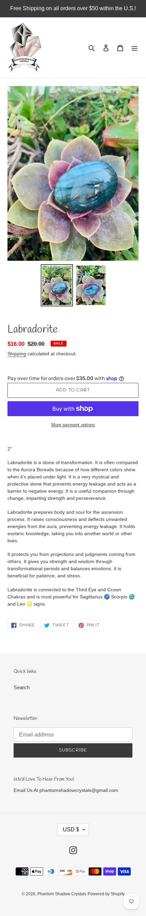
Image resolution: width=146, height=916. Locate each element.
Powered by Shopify (106, 894)
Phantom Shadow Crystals (61, 894)
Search (22, 687)
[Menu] (134, 47)
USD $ (71, 829)
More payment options (73, 424)
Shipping (16, 353)
